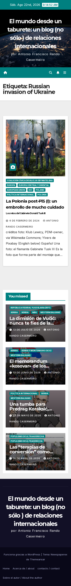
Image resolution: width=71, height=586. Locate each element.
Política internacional (20, 195)
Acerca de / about (23, 568)
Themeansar (37, 559)
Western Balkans (50, 312)
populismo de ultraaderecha (27, 436)
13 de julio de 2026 (27, 329)
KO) (30, 190)
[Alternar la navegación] (65, 72)
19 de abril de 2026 (27, 458)
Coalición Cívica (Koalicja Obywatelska (30, 180)
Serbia (14, 312)
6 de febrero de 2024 (24, 220)
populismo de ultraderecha (27, 441)
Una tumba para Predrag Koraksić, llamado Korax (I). (28, 408)
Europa (11, 185)
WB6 (34, 312)
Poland (40, 190)
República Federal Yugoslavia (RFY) (30, 308)
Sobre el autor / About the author (22, 577)
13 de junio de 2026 (27, 372)
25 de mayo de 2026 (27, 415)
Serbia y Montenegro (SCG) (36, 350)
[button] (50, 72)
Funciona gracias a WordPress (22, 554)
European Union (16, 190)
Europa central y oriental (34, 185)
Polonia (42, 195)
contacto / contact (48, 568)
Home (6, 568)
